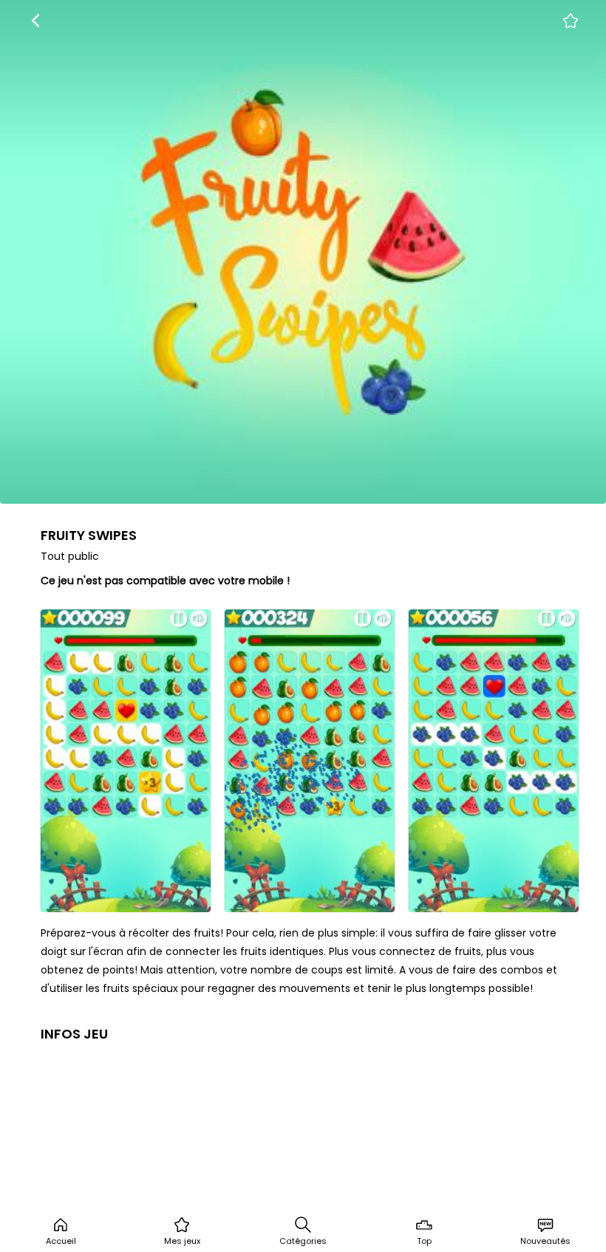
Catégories (303, 1241)
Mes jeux (182, 1241)
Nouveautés (545, 1241)
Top (424, 1241)
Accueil (61, 1241)
